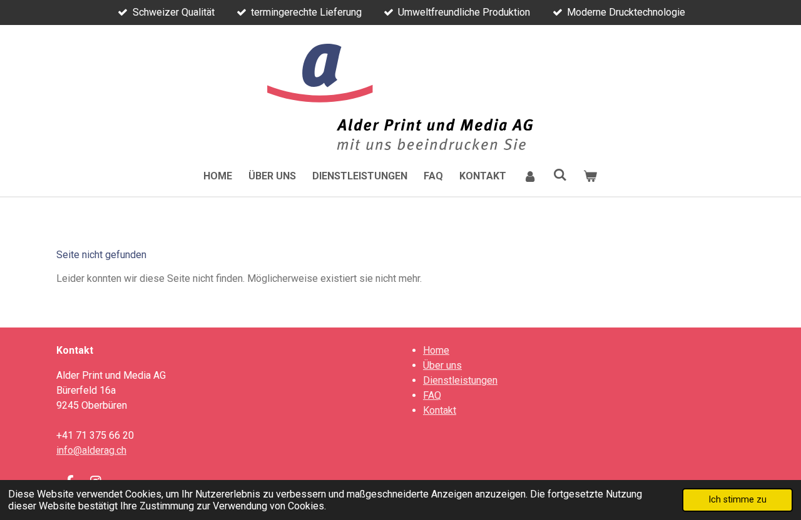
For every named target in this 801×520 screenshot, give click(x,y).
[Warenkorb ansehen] (590, 176)
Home (436, 350)
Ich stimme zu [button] (737, 499)
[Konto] (529, 176)
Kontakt (439, 410)
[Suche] (560, 175)
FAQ (432, 395)
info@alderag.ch (91, 450)
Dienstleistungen (460, 380)
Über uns (442, 365)
